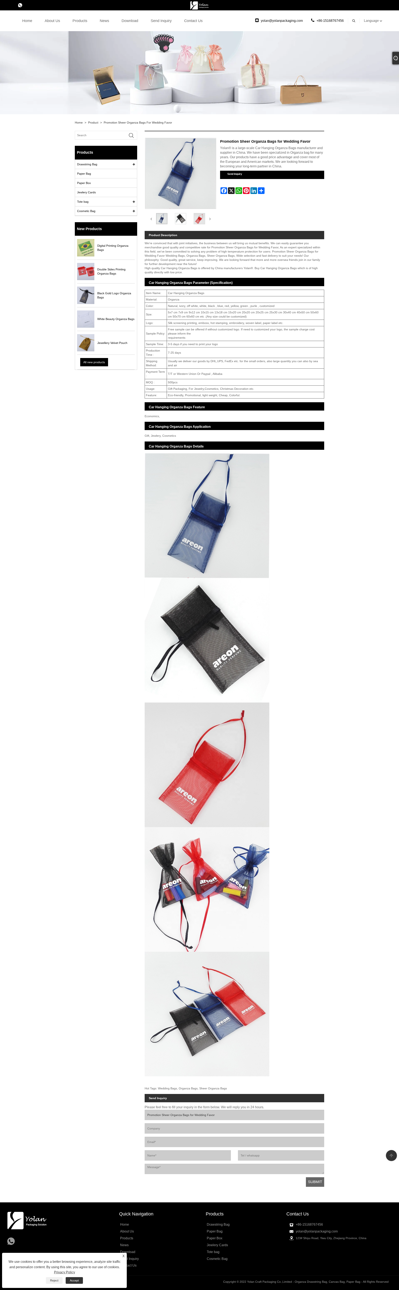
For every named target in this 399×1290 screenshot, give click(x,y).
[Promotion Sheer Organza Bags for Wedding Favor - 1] (180, 218)
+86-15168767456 (330, 20)
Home (27, 21)
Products (80, 21)
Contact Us (193, 21)
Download (130, 21)
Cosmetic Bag (86, 211)
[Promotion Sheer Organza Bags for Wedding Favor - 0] (161, 218)
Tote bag (83, 201)
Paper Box (84, 183)
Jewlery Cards (86, 192)
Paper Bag (84, 173)
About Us (52, 21)
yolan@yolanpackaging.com (282, 20)
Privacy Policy (64, 1272)
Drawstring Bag (87, 164)
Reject (54, 1280)
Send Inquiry (161, 21)
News (104, 21)
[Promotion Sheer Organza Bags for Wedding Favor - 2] (199, 218)
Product (93, 122)
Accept (74, 1280)
